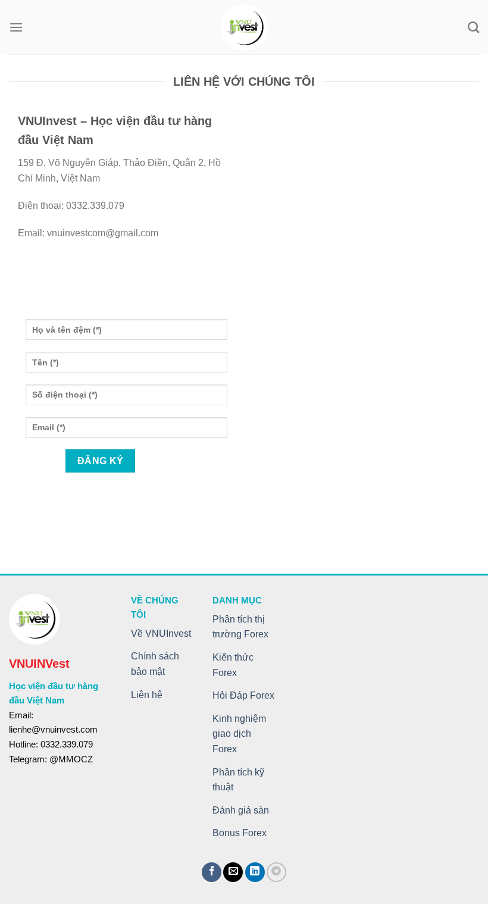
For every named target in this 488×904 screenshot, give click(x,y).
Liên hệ (146, 695)
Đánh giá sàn (240, 810)
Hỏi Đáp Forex (243, 695)
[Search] (473, 27)
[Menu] (16, 27)
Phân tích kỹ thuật (238, 780)
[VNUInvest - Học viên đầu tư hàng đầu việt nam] (244, 27)
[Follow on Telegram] (276, 872)
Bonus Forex (239, 833)
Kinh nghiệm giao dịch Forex (239, 734)
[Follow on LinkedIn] (255, 872)
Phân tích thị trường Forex (240, 627)
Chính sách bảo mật (155, 664)
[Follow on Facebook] (211, 872)
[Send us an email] (233, 872)
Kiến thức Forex (233, 665)
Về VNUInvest (161, 633)
